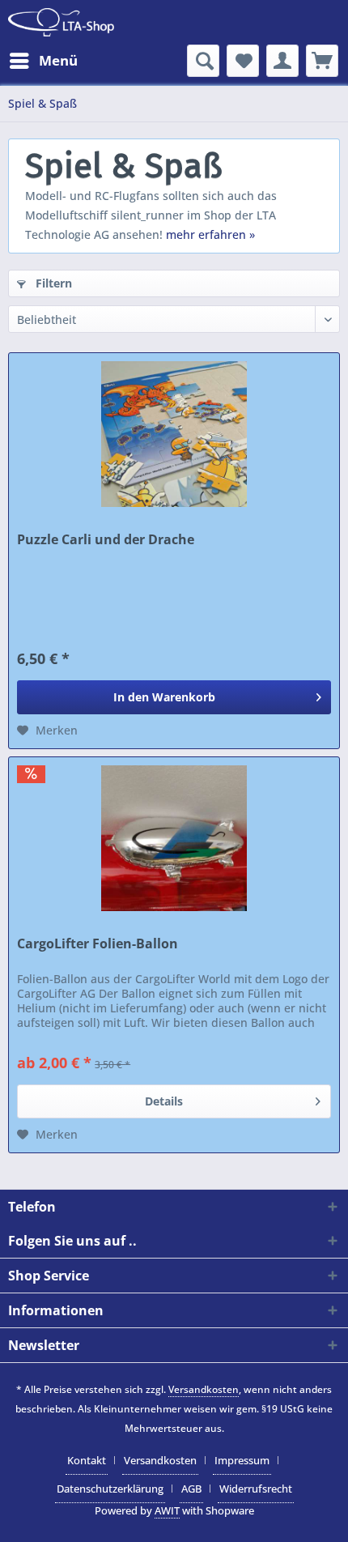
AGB (191, 1488)
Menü (58, 60)
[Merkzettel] (243, 61)
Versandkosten (203, 1389)
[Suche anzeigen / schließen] (203, 61)
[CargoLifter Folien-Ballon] (174, 838)
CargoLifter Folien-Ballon (97, 943)
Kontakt (86, 1460)
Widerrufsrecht (255, 1488)
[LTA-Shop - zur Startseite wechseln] (61, 22)
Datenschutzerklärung (110, 1488)
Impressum (241, 1460)
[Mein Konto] (282, 61)
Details (164, 1101)
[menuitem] (43, 61)
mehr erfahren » (210, 234)
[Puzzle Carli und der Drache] (174, 434)
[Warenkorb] (322, 61)
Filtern (52, 283)
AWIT (167, 1510)
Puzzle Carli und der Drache (105, 539)
